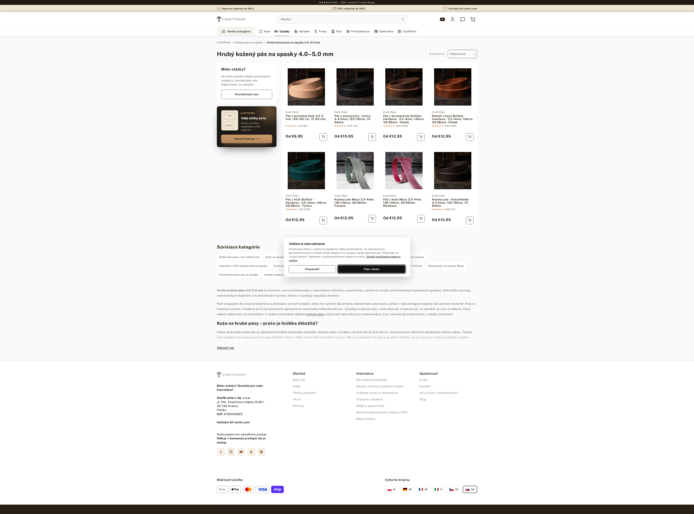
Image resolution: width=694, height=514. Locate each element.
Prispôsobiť (312, 269)
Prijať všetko (372, 269)
